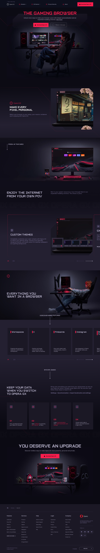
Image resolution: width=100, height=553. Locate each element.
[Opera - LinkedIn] (81, 535)
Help (37, 515)
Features (9, 515)
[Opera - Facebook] (81, 531)
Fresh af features (15, 144)
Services (24, 515)
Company (68, 515)
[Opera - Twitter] (88, 531)
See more (59, 19)
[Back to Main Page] (11, 4)
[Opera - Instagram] (84, 535)
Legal (52, 515)
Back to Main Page (11, 1)
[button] (85, 4)
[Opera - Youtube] (91, 531)
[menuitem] (22, 4)
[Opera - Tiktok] (84, 531)
